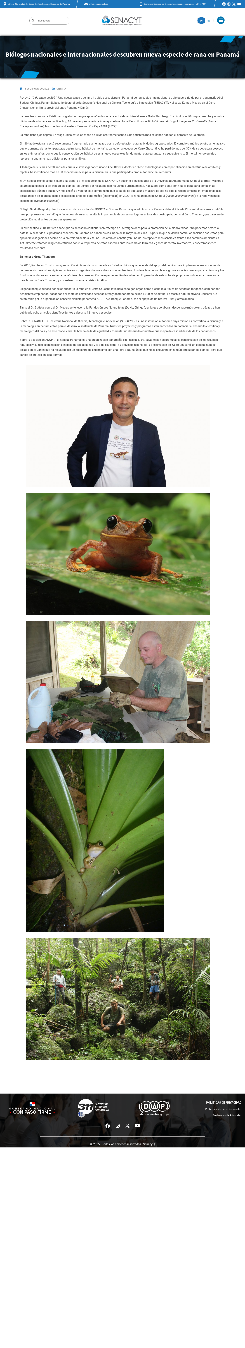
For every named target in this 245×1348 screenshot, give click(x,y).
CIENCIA (61, 88)
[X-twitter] (127, 1125)
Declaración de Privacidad (227, 1115)
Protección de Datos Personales (223, 1109)
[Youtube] (137, 1125)
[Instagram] (117, 1125)
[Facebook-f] (107, 1125)
